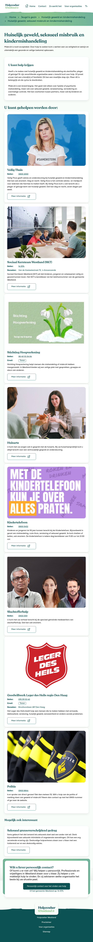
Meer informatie (18, 196)
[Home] (12, 9)
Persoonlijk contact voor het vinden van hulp (46, 886)
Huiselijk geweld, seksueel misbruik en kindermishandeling (40, 21)
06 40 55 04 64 (25, 356)
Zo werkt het (55, 6)
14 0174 (21, 266)
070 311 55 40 (24, 699)
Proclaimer (46, 922)
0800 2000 (23, 174)
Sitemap (46, 932)
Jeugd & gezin (29, 17)
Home (32, 6)
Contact (42, 6)
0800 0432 (23, 527)
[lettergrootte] (86, 6)
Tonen (22, 360)
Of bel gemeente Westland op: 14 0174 (46, 891)
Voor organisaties (73, 6)
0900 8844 (23, 791)
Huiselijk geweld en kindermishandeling (63, 17)
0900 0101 (22, 616)
